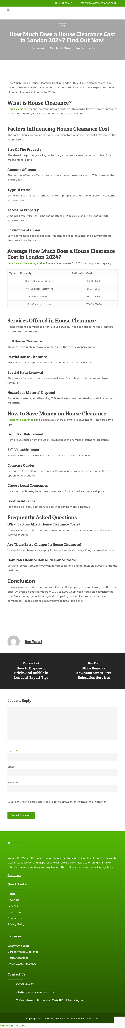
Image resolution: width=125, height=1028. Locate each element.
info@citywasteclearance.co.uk (35, 992)
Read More (14, 875)
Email (11, 766)
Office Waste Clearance (22, 964)
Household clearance (20, 419)
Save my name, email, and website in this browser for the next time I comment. (59, 801)
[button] (116, 13)
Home (11, 893)
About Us (13, 899)
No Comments (85, 48)
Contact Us (15, 918)
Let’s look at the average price (26, 263)
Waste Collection (18, 945)
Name (12, 751)
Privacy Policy (16, 924)
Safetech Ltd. (91, 1018)
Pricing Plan (15, 912)
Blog (62, 25)
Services (13, 906)
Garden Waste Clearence (23, 951)
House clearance (17, 109)
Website (12, 782)
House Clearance (18, 957)
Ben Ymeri (37, 48)
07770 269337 (25, 983)
